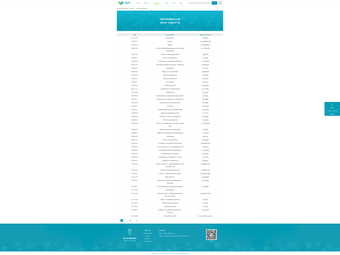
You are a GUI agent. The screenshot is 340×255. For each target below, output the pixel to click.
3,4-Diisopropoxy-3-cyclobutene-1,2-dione (170, 157)
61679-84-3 (134, 109)
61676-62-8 (134, 102)
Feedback (332, 114)
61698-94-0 (134, 153)
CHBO (205, 99)
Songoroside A (170, 38)
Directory (157, 3)
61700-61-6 (134, 160)
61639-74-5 (134, 65)
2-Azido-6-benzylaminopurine (170, 203)
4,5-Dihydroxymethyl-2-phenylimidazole (170, 150)
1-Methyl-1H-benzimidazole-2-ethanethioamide (170, 133)
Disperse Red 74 (170, 177)
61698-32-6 (134, 150)
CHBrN (205, 116)
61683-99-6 (134, 113)
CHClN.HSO (205, 174)
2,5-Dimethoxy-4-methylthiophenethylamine (170, 61)
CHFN (205, 79)
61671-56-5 (134, 92)
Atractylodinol (170, 68)
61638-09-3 (134, 61)
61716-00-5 (134, 203)
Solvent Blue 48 (170, 190)
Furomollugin (170, 82)
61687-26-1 (134, 120)
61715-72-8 (134, 199)
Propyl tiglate (170, 136)
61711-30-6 (134, 190)
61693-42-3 (134, 140)
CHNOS (205, 45)
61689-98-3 (134, 129)
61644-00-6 (134, 71)
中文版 (220, 2)
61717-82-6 (134, 206)
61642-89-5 (134, 68)
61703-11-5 (134, 177)
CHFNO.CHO (205, 216)
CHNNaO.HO (205, 41)
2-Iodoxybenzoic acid (170, 206)
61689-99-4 (134, 133)
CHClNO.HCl (205, 143)
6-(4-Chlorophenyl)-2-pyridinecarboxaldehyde (170, 186)
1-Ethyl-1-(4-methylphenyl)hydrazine (170, 199)
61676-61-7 (134, 99)
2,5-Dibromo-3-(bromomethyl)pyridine (170, 116)
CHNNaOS (205, 164)
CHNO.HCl (205, 48)
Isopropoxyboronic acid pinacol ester (170, 102)
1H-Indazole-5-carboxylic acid (170, 160)
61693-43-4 (134, 143)
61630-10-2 (134, 48)
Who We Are (148, 238)
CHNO (205, 54)
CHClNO (205, 140)
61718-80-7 (134, 210)
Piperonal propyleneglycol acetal (170, 113)
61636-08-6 (134, 54)
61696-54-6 (134, 147)
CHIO (205, 206)
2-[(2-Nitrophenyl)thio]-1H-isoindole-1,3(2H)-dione (170, 65)
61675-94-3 (134, 96)
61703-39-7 (134, 180)
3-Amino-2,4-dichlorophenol (170, 140)
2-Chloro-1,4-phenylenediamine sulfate (170, 173)
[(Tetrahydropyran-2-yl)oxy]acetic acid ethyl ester (170, 96)
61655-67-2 (134, 78)
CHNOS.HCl (205, 193)
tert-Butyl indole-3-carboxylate (170, 153)
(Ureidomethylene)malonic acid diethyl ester (170, 109)
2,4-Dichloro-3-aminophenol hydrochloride (170, 143)
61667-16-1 (134, 89)
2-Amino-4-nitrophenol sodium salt (170, 170)
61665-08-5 (134, 85)
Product (146, 3)
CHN (205, 200)
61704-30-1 (134, 186)
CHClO (205, 75)
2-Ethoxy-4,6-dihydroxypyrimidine (170, 54)
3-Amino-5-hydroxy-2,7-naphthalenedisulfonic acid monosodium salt (170, 165)
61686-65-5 (134, 116)
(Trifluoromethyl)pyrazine (170, 78)
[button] (138, 3)
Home (138, 3)
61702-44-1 (134, 173)
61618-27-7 (134, 41)
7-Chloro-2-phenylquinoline (170, 120)
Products (147, 236)
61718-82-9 (134, 216)
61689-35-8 (134, 123)
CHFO (205, 210)
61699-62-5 (134, 157)
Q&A (181, 3)
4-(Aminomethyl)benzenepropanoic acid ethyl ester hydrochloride (170, 49)
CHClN (205, 89)
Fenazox (170, 41)
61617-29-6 (134, 38)
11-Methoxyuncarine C (170, 85)
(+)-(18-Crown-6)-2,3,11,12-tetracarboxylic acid (170, 147)
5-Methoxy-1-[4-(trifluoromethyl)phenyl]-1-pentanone (170, 211)
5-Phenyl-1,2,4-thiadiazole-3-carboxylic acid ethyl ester (170, 124)
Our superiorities (148, 241)
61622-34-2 (134, 45)
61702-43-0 (134, 170)
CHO (205, 38)
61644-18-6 (134, 75)
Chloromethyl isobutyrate (170, 75)
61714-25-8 (134, 193)
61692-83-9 (134, 136)
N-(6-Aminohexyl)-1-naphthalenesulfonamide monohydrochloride (170, 194)
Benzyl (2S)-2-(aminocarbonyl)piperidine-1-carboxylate (170, 181)
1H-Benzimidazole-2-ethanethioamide (170, 129)
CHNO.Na (205, 170)
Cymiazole (170, 106)
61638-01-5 (134, 58)
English (220, 4)
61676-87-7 (134, 106)
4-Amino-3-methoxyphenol (170, 58)
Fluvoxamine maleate (170, 216)
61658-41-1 (134, 82)
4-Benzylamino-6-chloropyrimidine (170, 89)
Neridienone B (170, 92)
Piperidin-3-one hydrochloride (170, 71)
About (174, 3)
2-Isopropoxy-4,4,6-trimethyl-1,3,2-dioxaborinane (170, 99)
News (166, 3)
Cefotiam (169, 45)
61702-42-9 (134, 164)
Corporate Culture (147, 233)
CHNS (205, 106)
